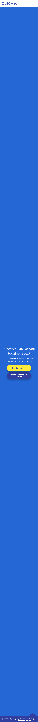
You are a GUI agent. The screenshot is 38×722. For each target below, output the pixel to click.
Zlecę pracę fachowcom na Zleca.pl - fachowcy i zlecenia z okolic (9, 3)
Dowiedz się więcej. (24, 720)
